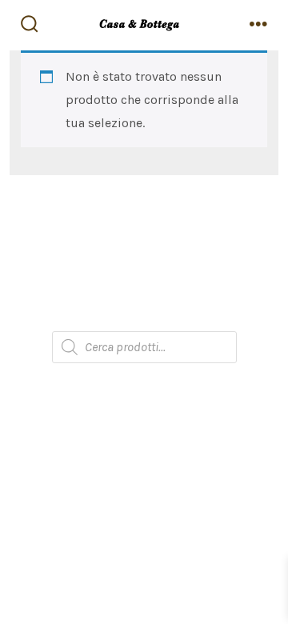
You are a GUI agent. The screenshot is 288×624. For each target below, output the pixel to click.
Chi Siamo (144, 218)
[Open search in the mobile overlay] (144, 347)
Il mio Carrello (144, 282)
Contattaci (144, 314)
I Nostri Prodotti (144, 250)
